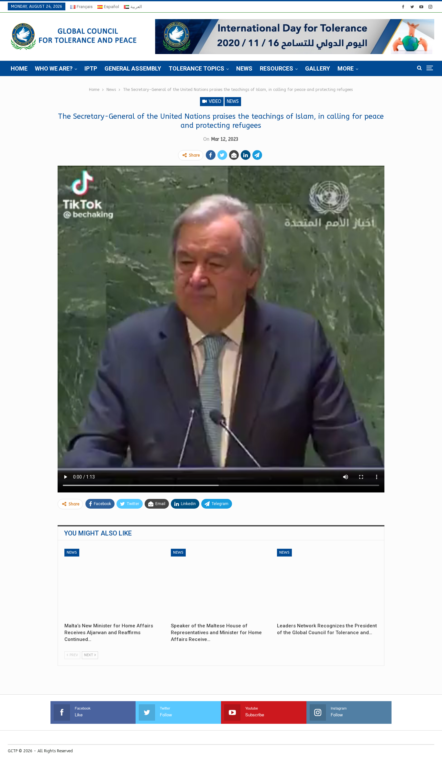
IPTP (90, 68)
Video (214, 101)
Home (19, 68)
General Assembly (133, 68)
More (345, 68)
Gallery (317, 68)
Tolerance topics (196, 68)
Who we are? (53, 68)
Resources (276, 68)
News (244, 68)
